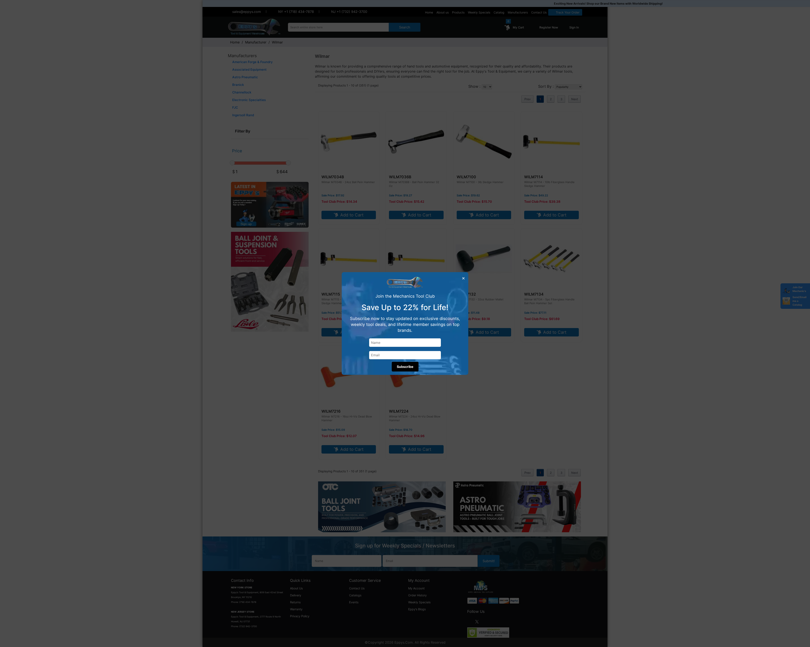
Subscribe (405, 367)
